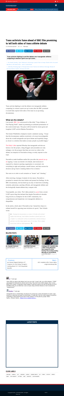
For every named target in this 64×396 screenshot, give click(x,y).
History (48, 374)
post (37, 192)
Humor (53, 374)
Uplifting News (36, 376)
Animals (14, 374)
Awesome (22, 374)
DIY (40, 374)
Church (27, 374)
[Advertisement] (32, 25)
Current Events (34, 374)
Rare (24, 376)
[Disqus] (32, 295)
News (25, 9)
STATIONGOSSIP (11, 6)
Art (18, 374)
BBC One (17, 122)
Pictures (20, 376)
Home (46, 392)
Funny (43, 374)
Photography (13, 376)
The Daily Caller (11, 145)
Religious (29, 376)
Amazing (8, 374)
